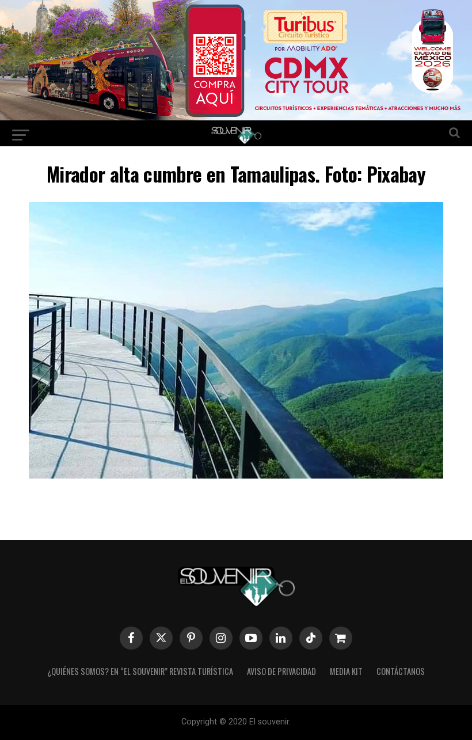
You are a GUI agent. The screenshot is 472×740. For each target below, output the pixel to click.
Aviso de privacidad (281, 671)
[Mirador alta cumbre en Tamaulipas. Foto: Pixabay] (236, 474)
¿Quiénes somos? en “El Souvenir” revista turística (140, 671)
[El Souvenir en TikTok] (310, 638)
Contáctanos (400, 671)
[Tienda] (340, 638)
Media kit (346, 671)
